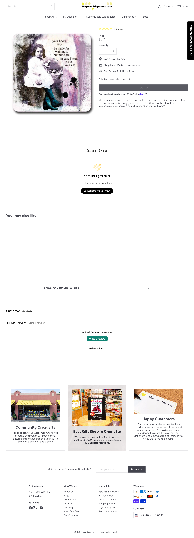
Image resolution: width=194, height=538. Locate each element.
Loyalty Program (107, 507)
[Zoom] (50, 72)
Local (146, 16)
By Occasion (70, 16)
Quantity (103, 45)
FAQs (66, 495)
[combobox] (30, 6)
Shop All (50, 16)
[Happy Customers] (158, 401)
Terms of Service (108, 499)
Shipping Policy (107, 503)
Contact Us (70, 499)
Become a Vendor (108, 511)
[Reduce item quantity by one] (102, 51)
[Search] (51, 6)
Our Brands (128, 16)
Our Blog (68, 507)
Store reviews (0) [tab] (37, 322)
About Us (69, 491)
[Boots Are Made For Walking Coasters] (20, 248)
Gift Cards (69, 503)
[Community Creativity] (35, 405)
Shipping (103, 79)
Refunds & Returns (109, 491)
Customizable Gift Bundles (100, 16)
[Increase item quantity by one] (113, 51)
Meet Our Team (72, 511)
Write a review (97, 338)
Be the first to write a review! (97, 191)
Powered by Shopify (109, 532)
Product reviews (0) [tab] (16, 322)
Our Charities (71, 515)
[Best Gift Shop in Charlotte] (97, 407)
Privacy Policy (106, 495)
